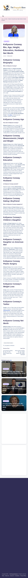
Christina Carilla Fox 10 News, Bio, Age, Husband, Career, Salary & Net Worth (13, 405)
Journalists (6, 41)
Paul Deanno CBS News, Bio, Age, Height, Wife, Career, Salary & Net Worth (13, 388)
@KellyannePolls (6, 310)
